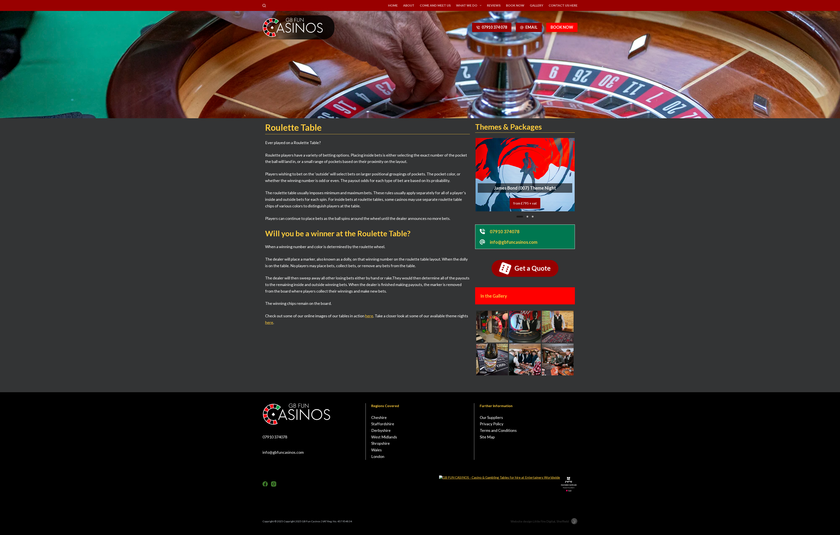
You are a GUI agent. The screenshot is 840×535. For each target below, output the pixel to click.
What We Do (466, 5)
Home (393, 5)
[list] (525, 174)
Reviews (493, 5)
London (377, 456)
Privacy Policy (491, 423)
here (369, 315)
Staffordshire (382, 423)
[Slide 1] (517, 216)
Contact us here (563, 5)
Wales (376, 449)
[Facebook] (265, 484)
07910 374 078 (494, 27)
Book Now (515, 5)
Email (531, 27)
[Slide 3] (532, 216)
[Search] (264, 5)
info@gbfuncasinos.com (283, 452)
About (408, 5)
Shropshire (380, 443)
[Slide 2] (525, 216)
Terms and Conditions (498, 430)
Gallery (536, 5)
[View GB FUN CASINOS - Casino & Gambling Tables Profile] (499, 477)
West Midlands (384, 436)
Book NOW (562, 27)
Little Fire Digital (551, 521)
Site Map (487, 436)
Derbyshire (381, 430)
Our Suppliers (491, 417)
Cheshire (379, 417)
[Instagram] (273, 484)
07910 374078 (274, 436)
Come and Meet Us (435, 5)
